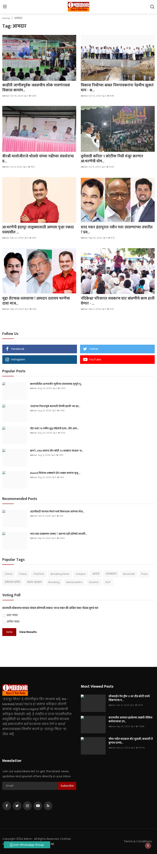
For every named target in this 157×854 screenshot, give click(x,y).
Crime (8, 574)
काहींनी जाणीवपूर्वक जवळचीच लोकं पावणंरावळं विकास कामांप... (36, 88)
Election (94, 582)
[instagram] (27, 805)
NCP (108, 582)
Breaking (54, 582)
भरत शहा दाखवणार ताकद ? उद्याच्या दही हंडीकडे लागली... (58, 534)
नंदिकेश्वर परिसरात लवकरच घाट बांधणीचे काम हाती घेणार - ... (118, 301)
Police (23, 574)
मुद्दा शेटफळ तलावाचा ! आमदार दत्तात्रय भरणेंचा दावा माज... (36, 301)
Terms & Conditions (138, 841)
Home (6, 18)
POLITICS (39, 574)
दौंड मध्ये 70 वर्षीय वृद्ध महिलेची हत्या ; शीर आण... (54, 428)
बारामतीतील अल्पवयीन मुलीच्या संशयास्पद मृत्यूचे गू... (56, 384)
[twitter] (17, 805)
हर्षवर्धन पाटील (12, 582)
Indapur (81, 574)
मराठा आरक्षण (34, 582)
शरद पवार (12, 615)
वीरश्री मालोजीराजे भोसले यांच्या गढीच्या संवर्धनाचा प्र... (38, 159)
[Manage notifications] (148, 845)
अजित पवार (13, 622)
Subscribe (67, 786)
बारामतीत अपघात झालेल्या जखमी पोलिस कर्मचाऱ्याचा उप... (130, 720)
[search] (152, 6)
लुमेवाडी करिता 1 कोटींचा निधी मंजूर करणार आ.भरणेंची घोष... (112, 159)
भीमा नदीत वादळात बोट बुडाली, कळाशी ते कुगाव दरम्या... (131, 741)
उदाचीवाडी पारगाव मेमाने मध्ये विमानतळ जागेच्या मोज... (57, 512)
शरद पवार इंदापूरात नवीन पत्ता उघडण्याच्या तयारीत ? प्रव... (117, 230)
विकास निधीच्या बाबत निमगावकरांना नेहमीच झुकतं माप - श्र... (117, 88)
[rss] (48, 805)
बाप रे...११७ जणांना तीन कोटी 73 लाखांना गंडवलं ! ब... (56, 451)
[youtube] (37, 805)
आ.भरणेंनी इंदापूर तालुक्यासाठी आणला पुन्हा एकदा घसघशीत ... (38, 230)
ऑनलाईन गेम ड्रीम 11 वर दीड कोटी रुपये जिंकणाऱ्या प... (129, 698)
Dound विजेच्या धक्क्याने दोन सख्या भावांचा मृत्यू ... (55, 473)
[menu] (5, 6)
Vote (9, 632)
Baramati (129, 574)
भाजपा (95, 574)
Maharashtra (74, 582)
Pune (144, 574)
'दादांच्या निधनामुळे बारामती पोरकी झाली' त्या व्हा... (55, 406)
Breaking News (60, 574)
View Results (28, 632)
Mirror (5, 95)
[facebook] (6, 805)
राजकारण (111, 574)
